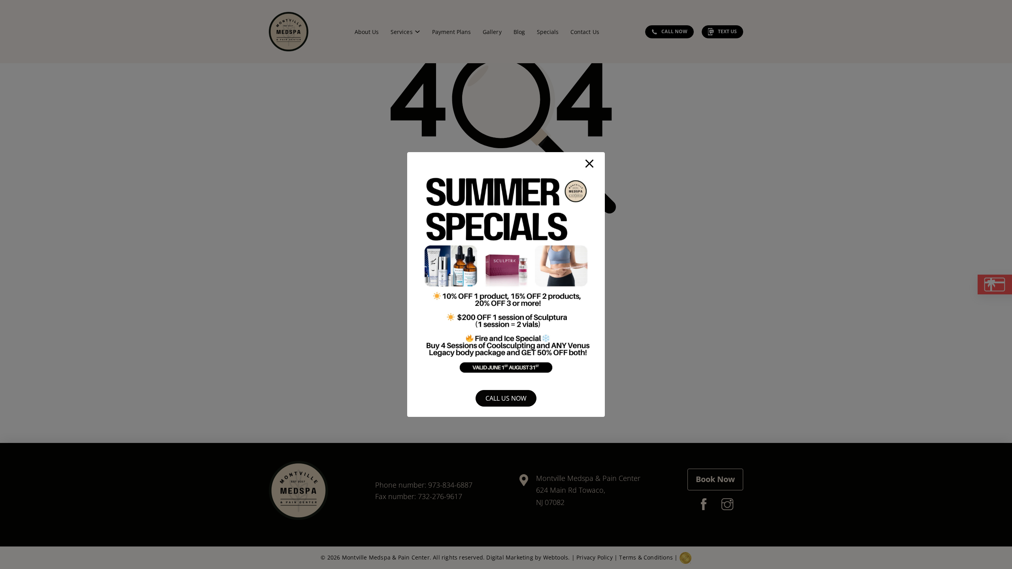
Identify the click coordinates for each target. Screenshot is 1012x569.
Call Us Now (506, 398)
